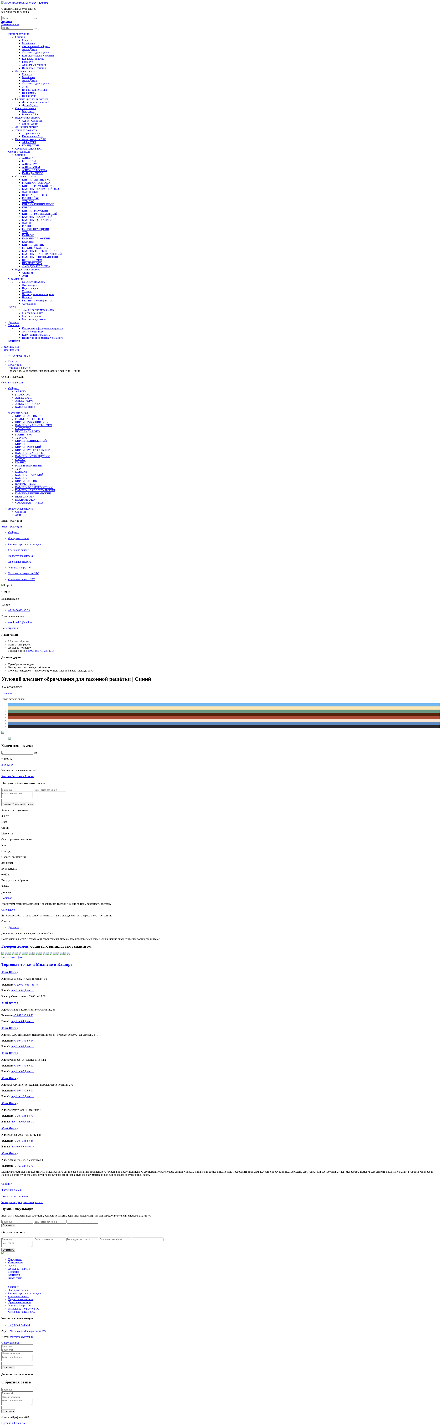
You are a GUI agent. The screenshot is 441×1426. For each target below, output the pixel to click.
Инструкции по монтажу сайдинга (42, 337)
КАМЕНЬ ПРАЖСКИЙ (36, 238)
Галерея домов (14, 946)
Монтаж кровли (31, 316)
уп (35, 752)
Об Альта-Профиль (33, 281)
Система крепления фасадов (31, 99)
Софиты (27, 40)
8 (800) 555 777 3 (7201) (40, 650)
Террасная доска (31, 133)
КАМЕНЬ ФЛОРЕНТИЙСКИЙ (41, 250)
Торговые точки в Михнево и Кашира (37, 964)
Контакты (14, 340)
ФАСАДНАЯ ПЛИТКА (36, 266)
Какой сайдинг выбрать (36, 334)
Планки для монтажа (34, 89)
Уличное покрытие (26, 130)
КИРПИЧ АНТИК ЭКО (36, 179)
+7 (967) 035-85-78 (19, 355)
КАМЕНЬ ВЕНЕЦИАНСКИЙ (40, 257)
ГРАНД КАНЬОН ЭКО (36, 182)
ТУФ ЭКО (28, 201)
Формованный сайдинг (36, 46)
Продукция (15, 364)
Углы (25, 86)
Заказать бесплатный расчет (17, 776)
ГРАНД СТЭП (30, 145)
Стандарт (27, 272)
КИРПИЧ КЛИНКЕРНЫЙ (38, 204)
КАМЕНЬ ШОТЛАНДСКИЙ (39, 219)
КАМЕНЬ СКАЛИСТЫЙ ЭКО (40, 188)
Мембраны (28, 43)
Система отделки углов (35, 52)
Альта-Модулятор (32, 331)
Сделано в (13, 1423)
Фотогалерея (29, 285)
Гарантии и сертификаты (37, 300)
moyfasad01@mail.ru (20, 622)
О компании (15, 278)
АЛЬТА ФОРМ (31, 167)
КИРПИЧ (27, 207)
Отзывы (27, 291)
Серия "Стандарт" (32, 120)
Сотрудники (29, 303)
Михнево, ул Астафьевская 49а (28, 1331)
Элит (25, 275)
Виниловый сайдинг (34, 67)
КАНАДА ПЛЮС (32, 173)
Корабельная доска (33, 58)
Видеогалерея (30, 288)
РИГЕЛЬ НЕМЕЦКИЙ (35, 229)
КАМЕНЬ (28, 241)
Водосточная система (27, 117)
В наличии (7, 693)
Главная (13, 361)
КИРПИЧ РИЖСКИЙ (35, 210)
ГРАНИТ (27, 226)
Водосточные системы (14, 1196)
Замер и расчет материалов (38, 309)
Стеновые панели (25, 108)
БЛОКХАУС (29, 161)
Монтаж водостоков (34, 319)
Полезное (13, 325)
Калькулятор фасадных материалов (42, 328)
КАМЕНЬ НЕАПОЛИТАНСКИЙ (42, 254)
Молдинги (28, 111)
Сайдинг (20, 36)
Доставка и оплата (19, 1268)
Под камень (29, 92)
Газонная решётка (32, 136)
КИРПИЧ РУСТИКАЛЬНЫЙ (39, 213)
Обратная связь (10, 1342)
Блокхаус (27, 61)
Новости (27, 297)
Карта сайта (15, 1277)
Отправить (8, 1225)
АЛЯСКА (28, 157)
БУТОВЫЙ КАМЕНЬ (35, 247)
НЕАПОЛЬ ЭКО (32, 263)
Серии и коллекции (19, 151)
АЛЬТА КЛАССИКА (34, 170)
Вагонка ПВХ (30, 114)
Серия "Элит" (30, 123)
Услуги (12, 306)
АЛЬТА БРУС (30, 164)
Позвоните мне (10, 24)
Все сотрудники (10, 628)
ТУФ (25, 232)
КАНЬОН (28, 235)
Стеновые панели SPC (28, 148)
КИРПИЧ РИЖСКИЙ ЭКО (38, 185)
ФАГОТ (27, 223)
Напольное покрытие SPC (30, 139)
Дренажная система (26, 126)
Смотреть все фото (12, 957)
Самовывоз (8, 909)
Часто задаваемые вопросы (38, 294)
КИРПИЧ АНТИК (33, 244)
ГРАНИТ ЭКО (30, 198)
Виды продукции (18, 33)
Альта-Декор (29, 49)
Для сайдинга (30, 105)
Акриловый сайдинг (34, 64)
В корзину (7, 764)
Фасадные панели (25, 71)
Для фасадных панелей (35, 102)
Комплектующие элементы (38, 55)
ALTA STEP (29, 142)
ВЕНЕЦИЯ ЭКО (32, 260)
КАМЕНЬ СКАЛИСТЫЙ (37, 216)
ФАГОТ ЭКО (30, 192)
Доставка (13, 322)
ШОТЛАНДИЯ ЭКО (34, 195)
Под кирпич (29, 95)
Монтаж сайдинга (32, 312)
